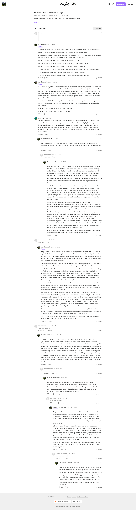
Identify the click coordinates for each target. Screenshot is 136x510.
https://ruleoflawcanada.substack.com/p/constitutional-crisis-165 (59, 60)
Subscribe (120, 4)
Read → (36, 22)
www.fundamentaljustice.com (73, 69)
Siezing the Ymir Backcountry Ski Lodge (48, 13)
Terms (74, 497)
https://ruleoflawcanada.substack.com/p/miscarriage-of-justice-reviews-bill (62, 66)
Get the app (77, 501)
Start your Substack (63, 501)
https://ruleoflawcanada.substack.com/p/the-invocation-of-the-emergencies (62, 52)
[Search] (109, 4)
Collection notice (82, 497)
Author (40, 46)
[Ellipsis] (100, 44)
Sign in (130, 4)
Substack (59, 506)
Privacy (69, 497)
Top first (98, 28)
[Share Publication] (113, 4)
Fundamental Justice (41, 15)
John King (41, 118)
